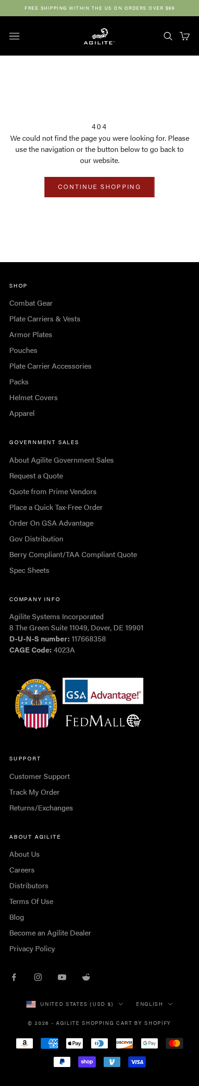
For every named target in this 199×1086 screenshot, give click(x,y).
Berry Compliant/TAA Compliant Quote (73, 554)
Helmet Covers (33, 397)
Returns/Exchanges (41, 807)
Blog (16, 916)
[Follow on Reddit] (86, 977)
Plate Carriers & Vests (45, 318)
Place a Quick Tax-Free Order (56, 507)
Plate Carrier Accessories (50, 365)
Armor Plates (30, 334)
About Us (24, 853)
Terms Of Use (31, 901)
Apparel (22, 413)
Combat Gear (31, 302)
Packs (19, 381)
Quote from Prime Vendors (53, 491)
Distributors (29, 885)
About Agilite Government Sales (61, 459)
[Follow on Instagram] (38, 977)
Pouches (23, 350)
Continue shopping (99, 186)
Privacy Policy (32, 948)
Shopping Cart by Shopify (126, 1022)
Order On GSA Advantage (51, 522)
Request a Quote (36, 475)
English (149, 1003)
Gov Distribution (36, 538)
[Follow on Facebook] (14, 977)
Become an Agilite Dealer (50, 932)
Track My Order (34, 791)
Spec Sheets (29, 570)
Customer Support (39, 776)
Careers (22, 869)
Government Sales (44, 442)
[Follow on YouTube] (62, 977)
